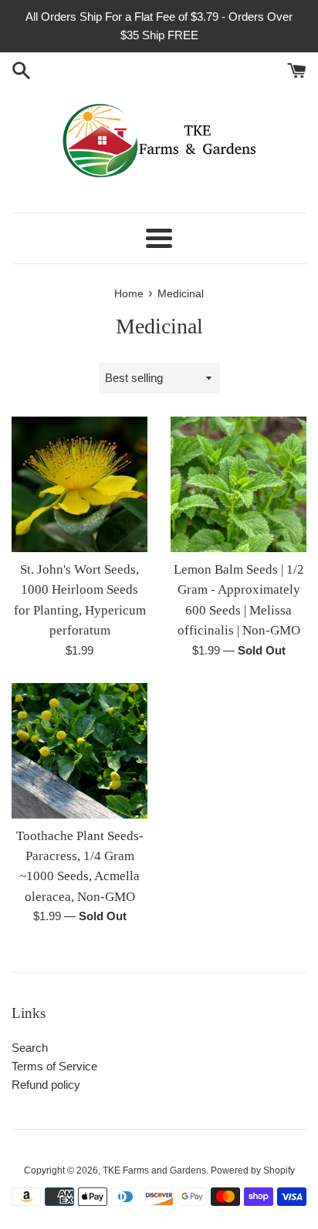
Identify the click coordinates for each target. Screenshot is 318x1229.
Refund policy (46, 1084)
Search (30, 1047)
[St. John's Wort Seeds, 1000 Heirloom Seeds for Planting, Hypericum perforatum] (79, 484)
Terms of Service (54, 1066)
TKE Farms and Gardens (154, 1170)
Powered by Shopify (253, 1170)
